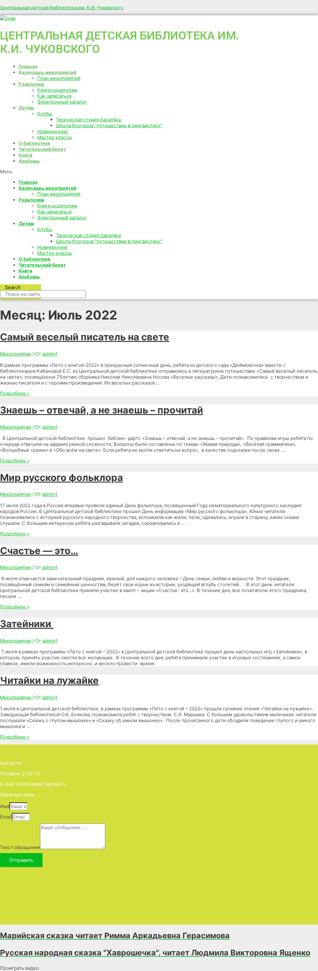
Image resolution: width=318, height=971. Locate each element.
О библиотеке (34, 143)
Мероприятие (15, 354)
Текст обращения (20, 847)
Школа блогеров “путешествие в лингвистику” (109, 125)
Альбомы (29, 161)
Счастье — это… (39, 550)
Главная (28, 66)
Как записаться (54, 96)
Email (6, 817)
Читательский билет (42, 149)
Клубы (44, 114)
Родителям (31, 84)
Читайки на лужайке (49, 680)
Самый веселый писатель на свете (84, 337)
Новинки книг (52, 131)
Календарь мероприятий (47, 72)
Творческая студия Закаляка (88, 120)
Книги (25, 155)
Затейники (26, 623)
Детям (26, 108)
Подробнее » (15, 393)
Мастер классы (54, 137)
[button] (123, 172)
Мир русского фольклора (61, 477)
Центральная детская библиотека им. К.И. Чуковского (61, 8)
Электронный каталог (62, 102)
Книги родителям (57, 90)
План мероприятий (58, 78)
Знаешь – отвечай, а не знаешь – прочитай (101, 410)
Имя (4, 806)
